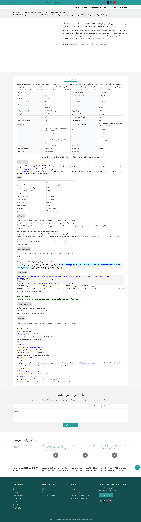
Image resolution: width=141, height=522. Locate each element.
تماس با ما (18, 508)
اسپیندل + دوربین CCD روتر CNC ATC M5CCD (25, 469)
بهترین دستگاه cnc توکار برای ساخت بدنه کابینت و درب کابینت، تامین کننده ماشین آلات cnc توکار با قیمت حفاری (55, 469)
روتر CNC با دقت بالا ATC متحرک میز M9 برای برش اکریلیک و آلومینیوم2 (113, 469)
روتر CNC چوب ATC (37, 12)
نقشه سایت (82, 519)
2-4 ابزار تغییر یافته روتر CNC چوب (55, 12)
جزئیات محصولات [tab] (70, 79)
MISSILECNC (17, 12)
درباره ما (19, 498)
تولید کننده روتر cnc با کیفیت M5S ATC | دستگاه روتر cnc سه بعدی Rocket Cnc (85, 469)
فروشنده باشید (19, 495)
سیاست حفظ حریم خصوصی (71, 519)
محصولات (26, 12)
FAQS (18, 502)
